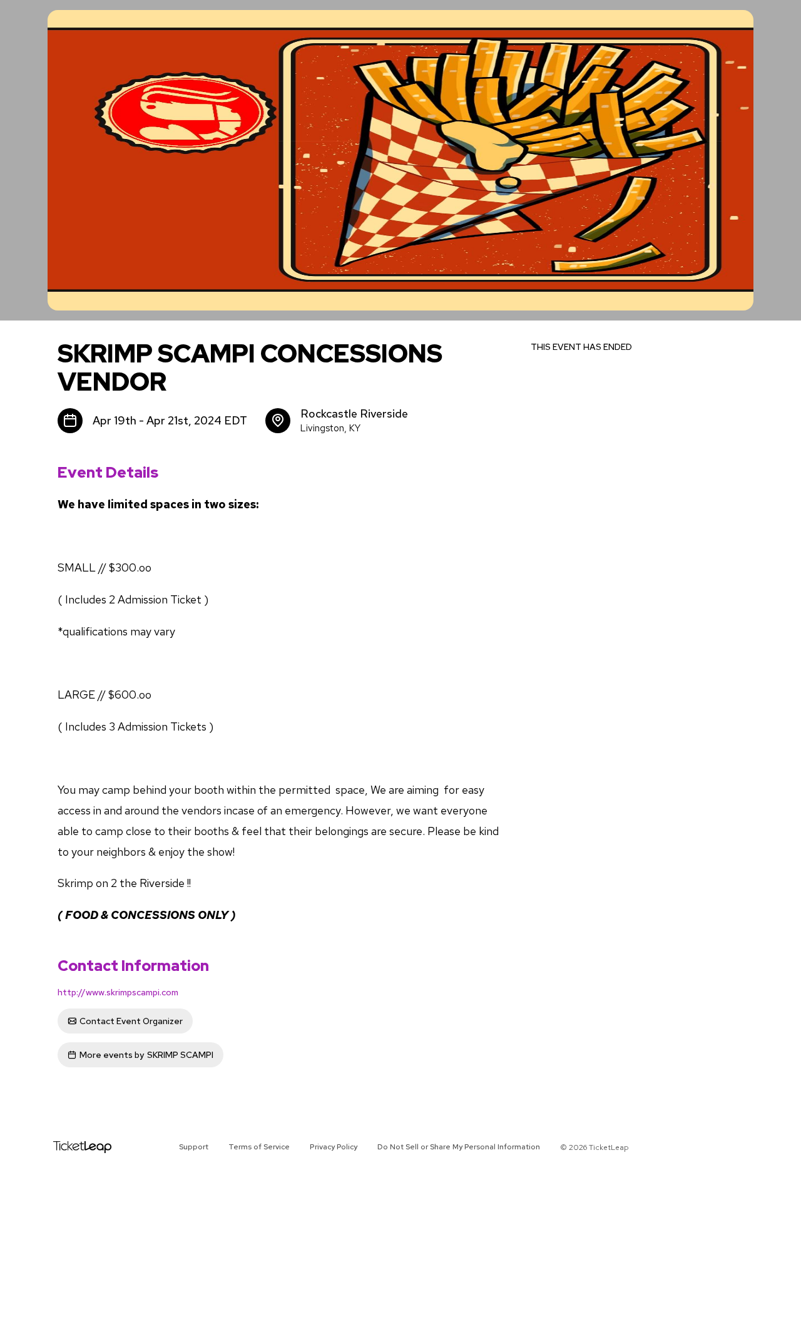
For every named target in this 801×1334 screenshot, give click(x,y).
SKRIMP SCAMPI (146, 1054)
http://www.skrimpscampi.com (118, 992)
